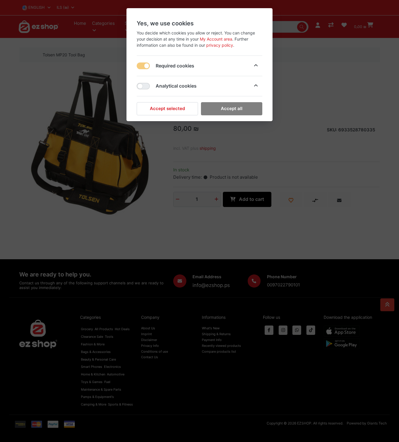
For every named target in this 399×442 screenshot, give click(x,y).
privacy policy (219, 45)
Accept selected (167, 108)
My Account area (216, 38)
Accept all (231, 108)
